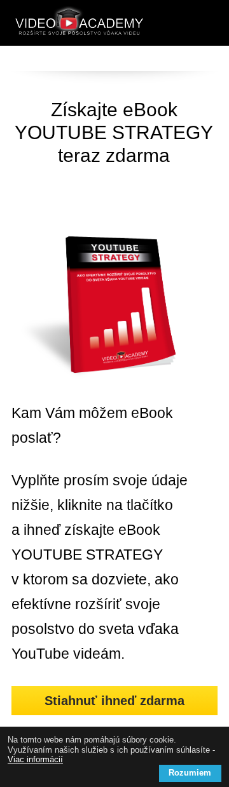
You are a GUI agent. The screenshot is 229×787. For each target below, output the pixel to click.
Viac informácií (35, 759)
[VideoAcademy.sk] (79, 22)
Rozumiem (190, 772)
